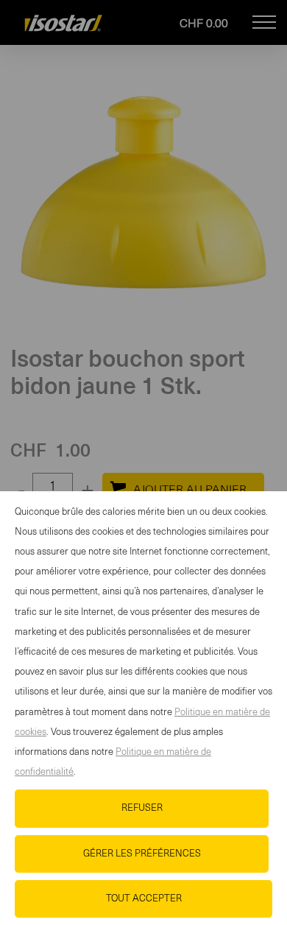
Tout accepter (144, 899)
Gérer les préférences (142, 854)
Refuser (142, 808)
